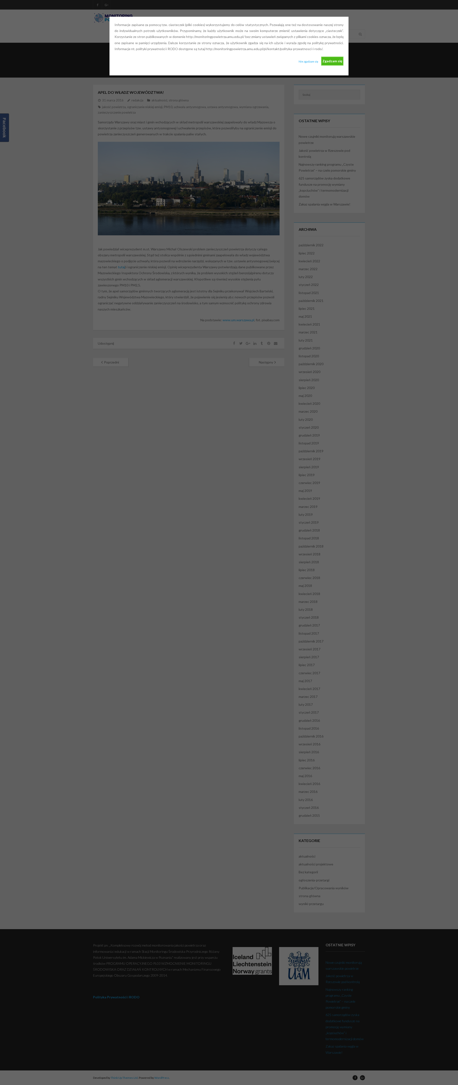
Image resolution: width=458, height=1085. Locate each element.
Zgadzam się (332, 61)
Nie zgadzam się (308, 61)
